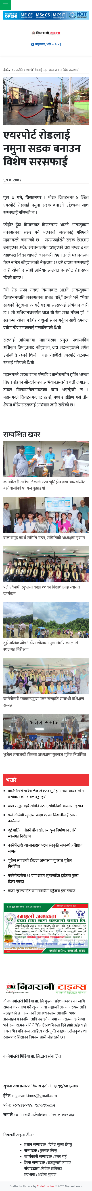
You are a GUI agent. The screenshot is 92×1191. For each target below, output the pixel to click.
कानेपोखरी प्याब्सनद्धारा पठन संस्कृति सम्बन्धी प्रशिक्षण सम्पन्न (45, 848)
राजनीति (18, 70)
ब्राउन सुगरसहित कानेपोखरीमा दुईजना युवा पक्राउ (41, 891)
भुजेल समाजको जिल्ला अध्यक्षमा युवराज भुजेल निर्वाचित (40, 863)
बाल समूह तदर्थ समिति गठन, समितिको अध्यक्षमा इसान (45, 806)
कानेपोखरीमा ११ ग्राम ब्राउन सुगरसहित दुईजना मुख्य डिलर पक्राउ (43, 878)
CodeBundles (46, 1186)
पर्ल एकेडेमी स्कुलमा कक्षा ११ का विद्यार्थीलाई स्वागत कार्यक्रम (43, 818)
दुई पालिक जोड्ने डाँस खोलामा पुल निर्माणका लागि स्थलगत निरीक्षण (42, 833)
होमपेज (6, 70)
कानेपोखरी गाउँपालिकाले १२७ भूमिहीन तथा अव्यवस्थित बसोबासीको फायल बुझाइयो (46, 794)
